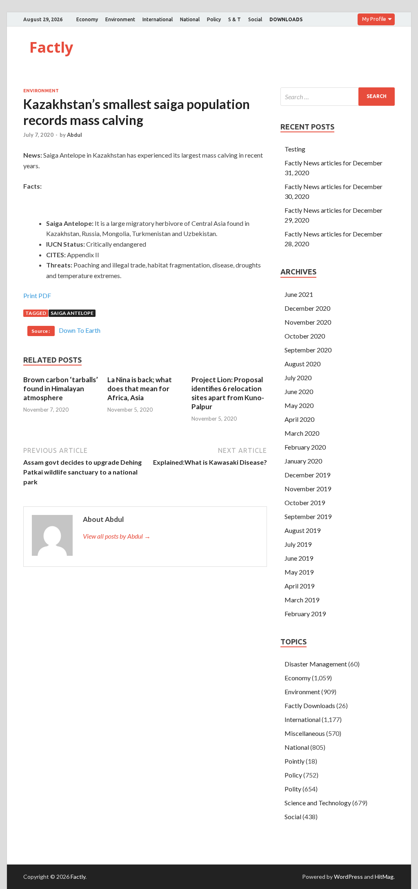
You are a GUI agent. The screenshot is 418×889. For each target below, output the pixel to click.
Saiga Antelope (72, 313)
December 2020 (307, 308)
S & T (234, 19)
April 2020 (299, 419)
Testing (295, 149)
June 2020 (299, 391)
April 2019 (299, 586)
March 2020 (302, 433)
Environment (120, 19)
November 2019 (308, 488)
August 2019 (302, 530)
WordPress (348, 876)
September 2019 (308, 516)
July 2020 (298, 377)
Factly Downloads (310, 705)
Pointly (295, 761)
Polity (293, 789)
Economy (87, 19)
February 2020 (305, 447)
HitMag (384, 876)
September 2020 (308, 350)
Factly (51, 47)
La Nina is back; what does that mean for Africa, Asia (139, 388)
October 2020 (305, 336)
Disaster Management (316, 664)
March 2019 (302, 600)
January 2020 (303, 461)
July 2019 (298, 544)
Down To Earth (79, 330)
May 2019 (299, 572)
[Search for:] (337, 96)
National (190, 19)
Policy (214, 19)
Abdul (74, 134)
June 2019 (299, 558)
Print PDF (37, 295)
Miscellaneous (305, 733)
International (157, 19)
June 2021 (299, 294)
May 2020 (299, 405)
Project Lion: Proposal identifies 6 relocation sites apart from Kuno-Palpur (227, 393)
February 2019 (305, 613)
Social (255, 19)
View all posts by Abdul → (117, 536)
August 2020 (302, 364)
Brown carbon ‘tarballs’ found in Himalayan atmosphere (60, 388)
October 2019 (305, 502)
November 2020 (308, 322)
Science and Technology (318, 803)
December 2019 (307, 475)
